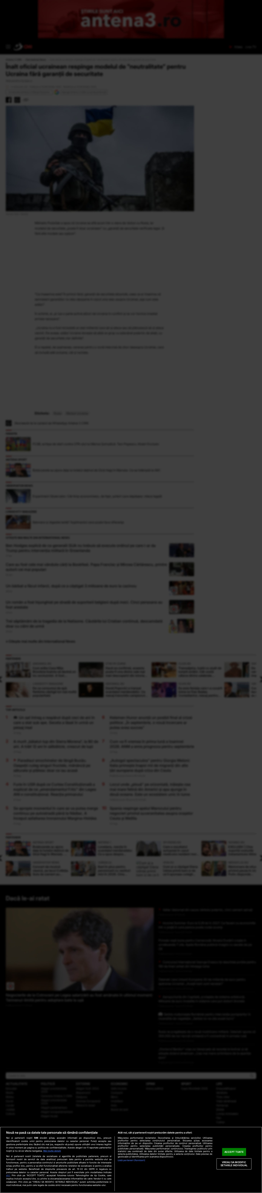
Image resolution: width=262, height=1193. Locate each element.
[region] (131, 1160)
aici (8, 1175)
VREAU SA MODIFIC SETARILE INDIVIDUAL (234, 1164)
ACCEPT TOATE (234, 1151)
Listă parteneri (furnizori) (131, 1160)
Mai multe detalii (52, 1151)
